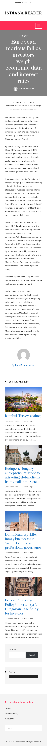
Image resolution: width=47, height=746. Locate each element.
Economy (23, 36)
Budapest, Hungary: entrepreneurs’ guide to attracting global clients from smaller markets (22, 475)
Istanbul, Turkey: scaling (23, 416)
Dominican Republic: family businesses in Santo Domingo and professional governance (23, 541)
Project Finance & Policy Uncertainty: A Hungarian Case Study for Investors (21, 607)
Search (12, 649)
